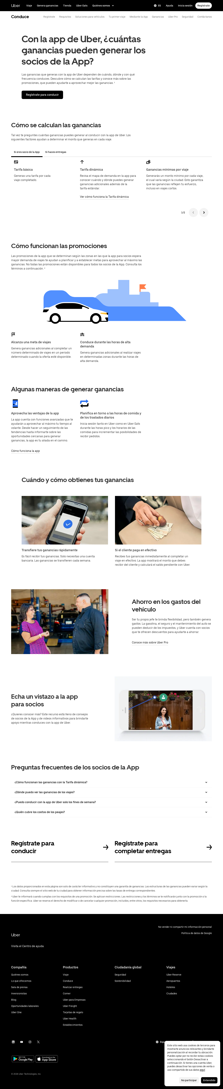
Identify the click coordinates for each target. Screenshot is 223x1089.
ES (159, 5)
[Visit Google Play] (23, 1059)
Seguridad (187, 16)
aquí (202, 1069)
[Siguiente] (203, 212)
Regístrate (203, 5)
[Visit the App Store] (47, 1059)
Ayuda (169, 5)
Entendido (209, 1080)
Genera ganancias (47, 5)
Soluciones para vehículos (90, 16)
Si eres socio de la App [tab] (27, 152)
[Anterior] (193, 212)
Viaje (29, 5)
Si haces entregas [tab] (55, 152)
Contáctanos (204, 16)
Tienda (67, 5)
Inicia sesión (185, 5)
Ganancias (158, 16)
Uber (15, 5)
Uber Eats (81, 5)
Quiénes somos (101, 5)
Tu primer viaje (117, 16)
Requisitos (65, 16)
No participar (189, 1080)
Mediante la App (139, 16)
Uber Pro (173, 16)
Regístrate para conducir (42, 94)
